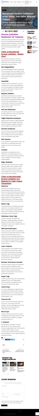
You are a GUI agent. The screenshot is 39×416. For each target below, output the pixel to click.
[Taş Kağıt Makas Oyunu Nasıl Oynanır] (29, 37)
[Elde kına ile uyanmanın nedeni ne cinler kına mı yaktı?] (13, 364)
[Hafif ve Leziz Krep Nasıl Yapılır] (29, 51)
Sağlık (11, 2)
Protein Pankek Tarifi (35, 47)
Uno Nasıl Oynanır (34, 42)
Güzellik (27, 2)
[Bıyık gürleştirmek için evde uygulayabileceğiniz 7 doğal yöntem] (20, 364)
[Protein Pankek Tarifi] (29, 47)
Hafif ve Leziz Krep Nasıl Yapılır (35, 51)
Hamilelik (19, 2)
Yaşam (15, 2)
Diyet (23, 2)
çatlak (4, 337)
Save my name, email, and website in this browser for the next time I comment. (12, 402)
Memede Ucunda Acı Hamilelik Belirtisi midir (19, 351)
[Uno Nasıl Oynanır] (29, 43)
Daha (30, 2)
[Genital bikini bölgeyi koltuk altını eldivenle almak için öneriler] (5, 364)
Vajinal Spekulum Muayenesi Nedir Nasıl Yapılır (6, 351)
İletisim (19, 411)
